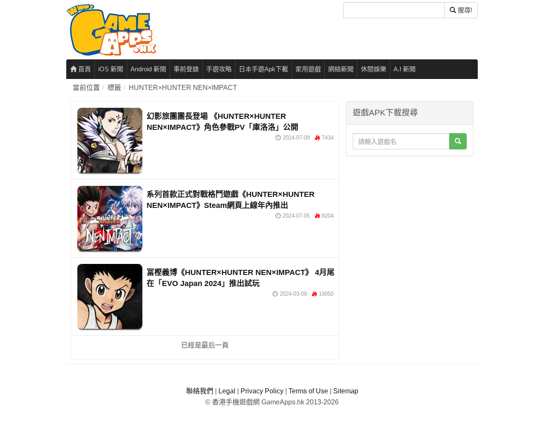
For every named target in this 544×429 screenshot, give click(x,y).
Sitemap (345, 391)
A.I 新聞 (405, 69)
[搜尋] (458, 141)
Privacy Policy (262, 391)
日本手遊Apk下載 (263, 69)
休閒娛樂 (373, 69)
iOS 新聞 (110, 69)
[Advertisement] (409, 213)
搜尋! (464, 10)
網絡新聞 (341, 69)
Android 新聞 (148, 69)
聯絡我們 (199, 391)
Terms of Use (308, 391)
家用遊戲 (308, 69)
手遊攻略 (219, 69)
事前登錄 (186, 69)
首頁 (83, 69)
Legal (226, 391)
